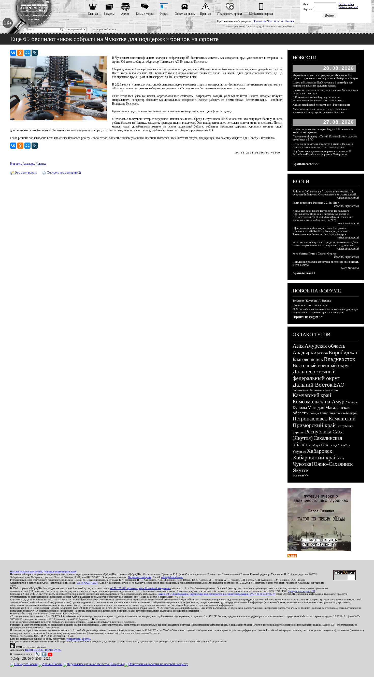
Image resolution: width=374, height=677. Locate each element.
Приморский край (314, 425)
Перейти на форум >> (307, 317)
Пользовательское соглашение (26, 571)
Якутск (301, 470)
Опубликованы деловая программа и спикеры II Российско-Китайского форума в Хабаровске (322, 153)
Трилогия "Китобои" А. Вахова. (274, 21)
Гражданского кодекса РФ (301, 591)
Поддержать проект (229, 14)
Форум (164, 14)
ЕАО (338, 385)
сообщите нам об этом (78, 638)
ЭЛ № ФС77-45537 (87, 582)
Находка (313, 413)
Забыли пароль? (348, 7)
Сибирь (315, 445)
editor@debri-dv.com (172, 577)
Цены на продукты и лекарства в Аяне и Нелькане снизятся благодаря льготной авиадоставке (323, 145)
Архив (125, 14)
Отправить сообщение (139, 577)
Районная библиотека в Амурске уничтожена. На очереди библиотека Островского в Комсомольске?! (324, 193)
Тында (333, 445)
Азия (298, 346)
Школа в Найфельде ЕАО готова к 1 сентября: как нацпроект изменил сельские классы (323, 84)
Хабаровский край (315, 457)
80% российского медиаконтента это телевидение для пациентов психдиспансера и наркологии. (325, 311)
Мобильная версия (261, 14)
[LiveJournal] (35, 53)
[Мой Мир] (27, 53)
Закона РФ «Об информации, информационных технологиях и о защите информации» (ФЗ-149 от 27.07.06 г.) (216, 594)
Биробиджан (344, 352)
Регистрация (346, 4)
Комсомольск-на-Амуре (320, 402)
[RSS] (292, 556)
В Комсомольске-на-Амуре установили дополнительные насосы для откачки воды (318, 99)
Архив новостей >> (306, 164)
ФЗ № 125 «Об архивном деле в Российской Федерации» (140, 588)
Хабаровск (319, 451)
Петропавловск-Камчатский (324, 419)
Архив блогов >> (304, 273)
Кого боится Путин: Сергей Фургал (314, 253)
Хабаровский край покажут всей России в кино (321, 104)
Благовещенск (308, 359)
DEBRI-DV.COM (34, 649)
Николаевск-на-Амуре (338, 413)
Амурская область (325, 346)
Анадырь (28, 163)
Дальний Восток (313, 385)
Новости (15, 163)
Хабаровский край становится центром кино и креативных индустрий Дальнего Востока (321, 110)
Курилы (300, 407)
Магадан (316, 407)
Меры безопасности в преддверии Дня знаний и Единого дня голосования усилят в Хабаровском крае (325, 77)
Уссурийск (299, 452)
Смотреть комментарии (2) (64, 172)
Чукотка (41, 163)
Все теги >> (300, 475)
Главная (93, 14)
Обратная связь (185, 14)
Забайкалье (301, 390)
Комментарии (144, 14)
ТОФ (324, 445)
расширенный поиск (104, 29)
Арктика (321, 353)
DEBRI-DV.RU (53, 649)
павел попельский (348, 198)
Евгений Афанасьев (346, 206)
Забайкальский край (323, 390)
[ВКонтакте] (13, 53)
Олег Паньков (350, 268)
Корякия (352, 402)
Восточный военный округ (321, 365)
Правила (205, 14)
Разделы (109, 14)
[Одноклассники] (20, 53)
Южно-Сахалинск (332, 464)
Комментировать (26, 172)
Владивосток (339, 359)
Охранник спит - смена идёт (310, 304)
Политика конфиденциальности (60, 571)
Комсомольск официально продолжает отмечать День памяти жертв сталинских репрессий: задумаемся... (325, 244)
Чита (341, 458)
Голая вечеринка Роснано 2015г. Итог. (316, 202)
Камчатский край (312, 395)
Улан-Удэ (344, 445)
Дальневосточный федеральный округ (316, 374)
